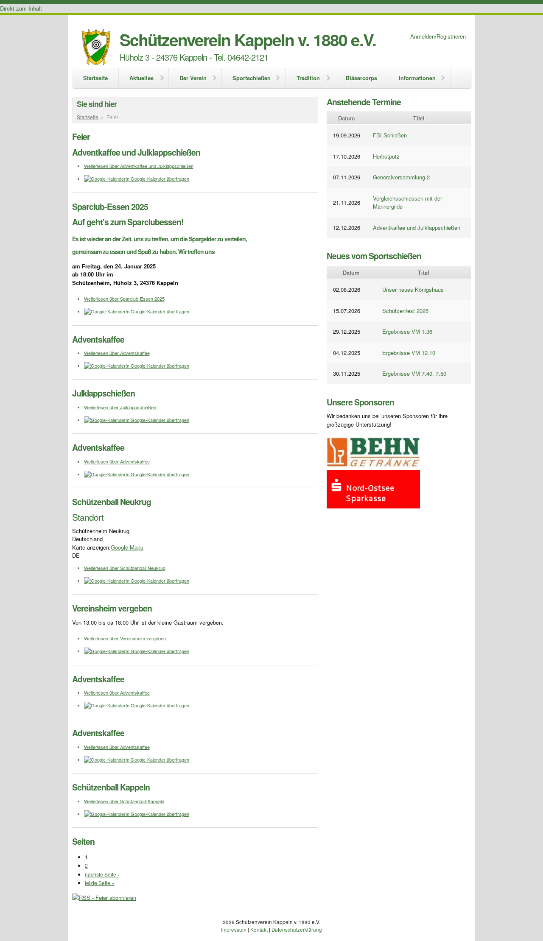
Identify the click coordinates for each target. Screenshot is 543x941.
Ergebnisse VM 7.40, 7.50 (414, 373)
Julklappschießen (103, 393)
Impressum (233, 929)
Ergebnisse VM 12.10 (408, 353)
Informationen (417, 78)
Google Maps (127, 547)
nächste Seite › (102, 874)
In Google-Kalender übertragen (157, 178)
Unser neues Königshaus (413, 289)
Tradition (308, 78)
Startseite (95, 78)
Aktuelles (141, 78)
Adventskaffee (98, 339)
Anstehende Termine (364, 102)
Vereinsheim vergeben (112, 608)
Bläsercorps (361, 78)
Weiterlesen (138, 165)
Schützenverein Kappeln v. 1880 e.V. (248, 39)
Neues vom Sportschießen (374, 256)
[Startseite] (96, 48)
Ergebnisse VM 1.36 (407, 331)
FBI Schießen (390, 135)
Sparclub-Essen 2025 (110, 206)
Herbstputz (386, 156)
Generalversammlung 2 (401, 177)
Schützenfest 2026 (405, 311)
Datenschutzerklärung (297, 929)
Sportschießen (251, 78)
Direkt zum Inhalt (21, 8)
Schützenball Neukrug (111, 502)
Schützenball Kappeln (111, 787)
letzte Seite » (100, 882)
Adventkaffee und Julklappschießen (136, 152)
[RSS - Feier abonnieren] (104, 898)
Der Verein (193, 78)
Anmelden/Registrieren (438, 36)
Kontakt (259, 929)
